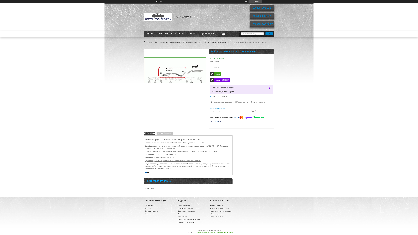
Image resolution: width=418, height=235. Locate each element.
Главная (149, 34)
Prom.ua (218, 231)
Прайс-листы (149, 214)
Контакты (193, 34)
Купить (217, 74)
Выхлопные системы (185, 208)
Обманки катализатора (186, 222)
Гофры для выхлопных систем (189, 219)
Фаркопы (181, 214)
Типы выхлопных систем (220, 208)
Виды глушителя (217, 217)
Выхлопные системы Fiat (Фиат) (223, 42)
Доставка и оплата (210, 34)
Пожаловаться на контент (205, 232)
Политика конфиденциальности (223, 232)
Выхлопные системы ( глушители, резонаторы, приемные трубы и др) (185, 42)
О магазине (149, 205)
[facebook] (146, 173)
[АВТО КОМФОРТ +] (158, 16)
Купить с (218, 80)
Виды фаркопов (217, 205)
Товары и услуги (165, 34)
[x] (148, 173)
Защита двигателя (217, 214)
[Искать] (269, 33)
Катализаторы (183, 217)
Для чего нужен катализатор (221, 211)
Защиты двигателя (184, 205)
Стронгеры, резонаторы (186, 211)
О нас (181, 34)
